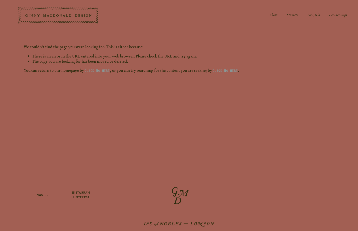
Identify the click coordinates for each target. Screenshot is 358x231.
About (273, 15)
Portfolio (313, 15)
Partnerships (338, 15)
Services (292, 15)
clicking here (97, 70)
